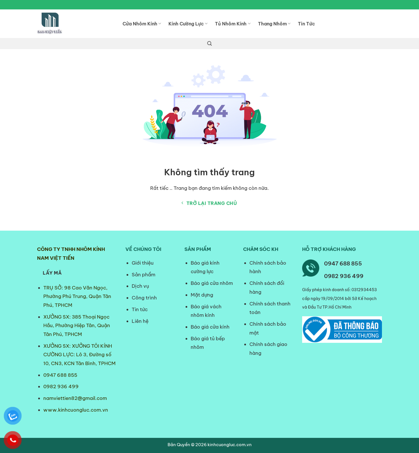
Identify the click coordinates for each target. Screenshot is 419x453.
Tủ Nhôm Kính (231, 24)
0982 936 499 (61, 386)
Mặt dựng (202, 295)
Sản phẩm (143, 274)
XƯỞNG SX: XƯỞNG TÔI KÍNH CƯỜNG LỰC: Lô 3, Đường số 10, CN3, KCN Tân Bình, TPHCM (79, 355)
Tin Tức (306, 24)
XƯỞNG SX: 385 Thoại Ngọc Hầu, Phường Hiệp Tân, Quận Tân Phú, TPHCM (76, 325)
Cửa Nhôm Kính (140, 24)
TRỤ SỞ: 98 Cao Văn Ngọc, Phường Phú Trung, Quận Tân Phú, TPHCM (77, 296)
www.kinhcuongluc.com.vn (75, 410)
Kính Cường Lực (186, 24)
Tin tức (140, 309)
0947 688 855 (60, 375)
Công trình (144, 298)
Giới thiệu (143, 263)
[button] (209, 43)
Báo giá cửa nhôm (212, 283)
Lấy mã (52, 273)
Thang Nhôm (272, 24)
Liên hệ (140, 321)
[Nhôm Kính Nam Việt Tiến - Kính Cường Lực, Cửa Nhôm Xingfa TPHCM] (75, 23)
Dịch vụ (140, 286)
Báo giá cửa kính (211, 327)
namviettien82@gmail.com (75, 398)
